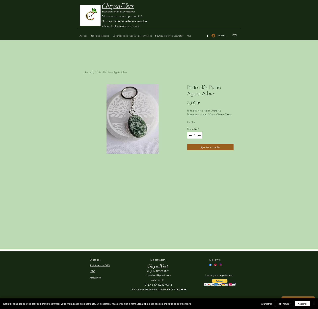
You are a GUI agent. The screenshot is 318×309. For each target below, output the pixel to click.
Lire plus (191, 122)
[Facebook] (207, 36)
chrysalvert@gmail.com (158, 275)
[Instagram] (220, 265)
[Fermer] (314, 303)
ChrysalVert (118, 6)
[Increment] (199, 135)
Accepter (302, 303)
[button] (235, 35)
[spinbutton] (194, 135)
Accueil (88, 72)
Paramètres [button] (266, 303)
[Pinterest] (215, 265)
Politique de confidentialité (177, 303)
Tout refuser (284, 303)
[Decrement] (190, 135)
